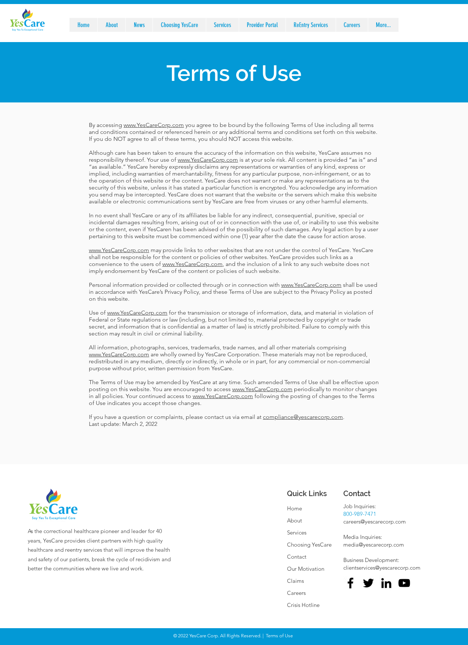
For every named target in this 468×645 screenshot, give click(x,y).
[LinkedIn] (386, 583)
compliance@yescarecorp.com (303, 416)
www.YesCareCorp (147, 124)
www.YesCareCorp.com (208, 159)
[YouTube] (404, 583)
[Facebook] (350, 583)
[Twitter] (368, 583)
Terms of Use (279, 635)
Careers (296, 592)
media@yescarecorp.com (373, 544)
